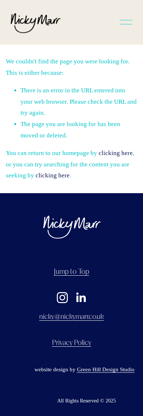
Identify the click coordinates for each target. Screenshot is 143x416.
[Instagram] (62, 297)
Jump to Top (71, 272)
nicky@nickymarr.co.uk (71, 317)
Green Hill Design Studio (106, 369)
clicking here (116, 153)
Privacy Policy (71, 343)
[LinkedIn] (81, 297)
